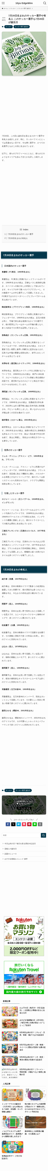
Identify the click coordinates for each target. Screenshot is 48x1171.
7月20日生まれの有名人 (18, 238)
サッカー (8, 26)
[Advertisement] (24, 103)
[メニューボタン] (3, 3)
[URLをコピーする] (40, 824)
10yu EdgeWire (24, 3)
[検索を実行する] (43, 835)
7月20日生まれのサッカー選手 (20, 234)
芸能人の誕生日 (11, 849)
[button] (8, 824)
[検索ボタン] (45, 3)
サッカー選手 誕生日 (21, 26)
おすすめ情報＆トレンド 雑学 (16, 859)
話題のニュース (11, 854)
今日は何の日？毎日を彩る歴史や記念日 (20, 844)
